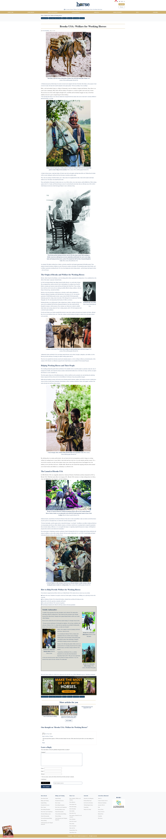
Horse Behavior (72, 802)
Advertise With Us (101, 805)
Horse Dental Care (73, 804)
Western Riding (44, 820)
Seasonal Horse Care (73, 830)
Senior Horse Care (73, 832)
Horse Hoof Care (73, 813)
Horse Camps (43, 807)
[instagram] (124, 1)
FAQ (99, 807)
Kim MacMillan (46, 30)
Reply (43, 742)
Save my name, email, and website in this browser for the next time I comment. (58, 776)
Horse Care (10, 12)
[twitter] (119, 1)
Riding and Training (52, 12)
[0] (114, 1)
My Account (67, 9)
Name (42, 768)
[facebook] (117, 1)
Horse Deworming (73, 806)
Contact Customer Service (103, 800)
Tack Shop (79, 9)
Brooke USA (58, 268)
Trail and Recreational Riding (46, 818)
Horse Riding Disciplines (45, 809)
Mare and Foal (72, 828)
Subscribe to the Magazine (88, 798)
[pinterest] (119, 797)
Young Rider (86, 807)
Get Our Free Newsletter (88, 802)
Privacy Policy (100, 809)
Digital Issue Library (86, 9)
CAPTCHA (43, 779)
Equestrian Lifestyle (45, 18)
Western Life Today (87, 809)
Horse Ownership (117, 12)
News (137, 12)
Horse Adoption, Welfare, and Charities (55, 18)
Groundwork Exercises (45, 805)
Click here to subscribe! (90, 674)
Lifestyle (96, 12)
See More (69, 720)
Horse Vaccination (73, 825)
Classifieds (100, 816)
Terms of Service (101, 811)
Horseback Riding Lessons (46, 813)
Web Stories (100, 818)
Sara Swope (47, 733)
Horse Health (72, 811)
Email (42, 771)
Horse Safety (72, 823)
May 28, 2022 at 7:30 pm (47, 736)
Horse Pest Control (73, 821)
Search (122, 7)
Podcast (71, 9)
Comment (43, 752)
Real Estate (100, 9)
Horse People (82, 18)
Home (42, 15)
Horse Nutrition (72, 819)
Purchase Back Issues (87, 800)
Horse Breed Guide (44, 798)
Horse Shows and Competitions (46, 811)
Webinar (75, 9)
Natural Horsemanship (45, 816)
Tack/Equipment (76, 12)
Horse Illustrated (76, 18)
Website (42, 774)
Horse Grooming (73, 808)
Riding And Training (45, 800)
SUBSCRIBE (155, 12)
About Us (100, 798)
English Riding (43, 802)
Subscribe (121, 4)
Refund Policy (100, 813)
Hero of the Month (93, 9)
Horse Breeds (31, 12)
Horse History (70, 18)
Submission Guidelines (102, 802)
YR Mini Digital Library (88, 805)
